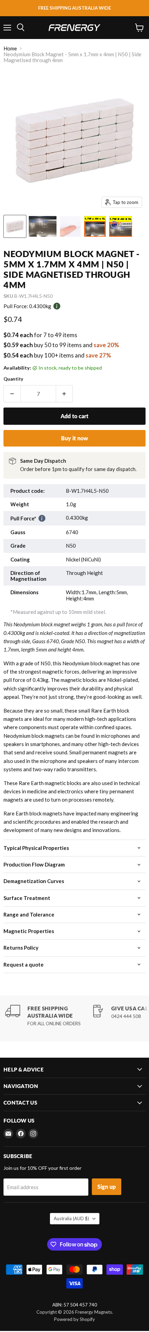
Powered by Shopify (74, 1319)
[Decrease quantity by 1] (11, 393)
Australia (71, 1218)
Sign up (106, 1186)
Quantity (13, 379)
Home (10, 48)
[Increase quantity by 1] (64, 393)
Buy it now (74, 438)
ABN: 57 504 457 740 (74, 1304)
